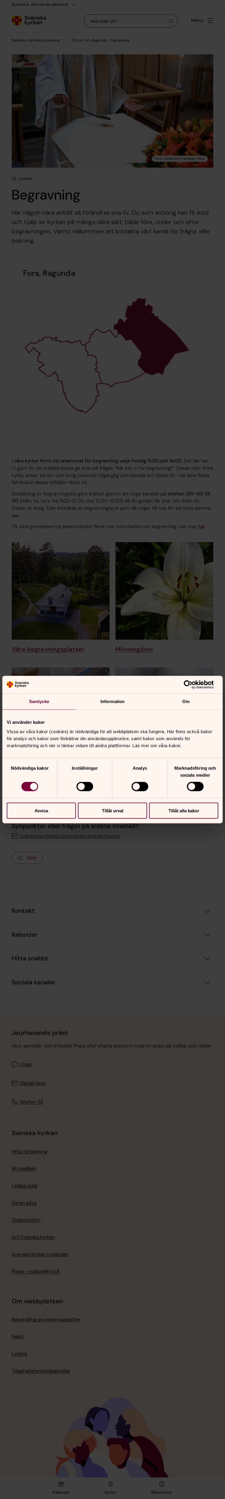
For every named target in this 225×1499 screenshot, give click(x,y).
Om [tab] (186, 701)
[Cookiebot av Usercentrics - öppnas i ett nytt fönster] (192, 684)
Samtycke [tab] (39, 701)
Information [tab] (112, 701)
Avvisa (41, 810)
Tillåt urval (112, 810)
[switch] (84, 786)
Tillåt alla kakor (183, 810)
